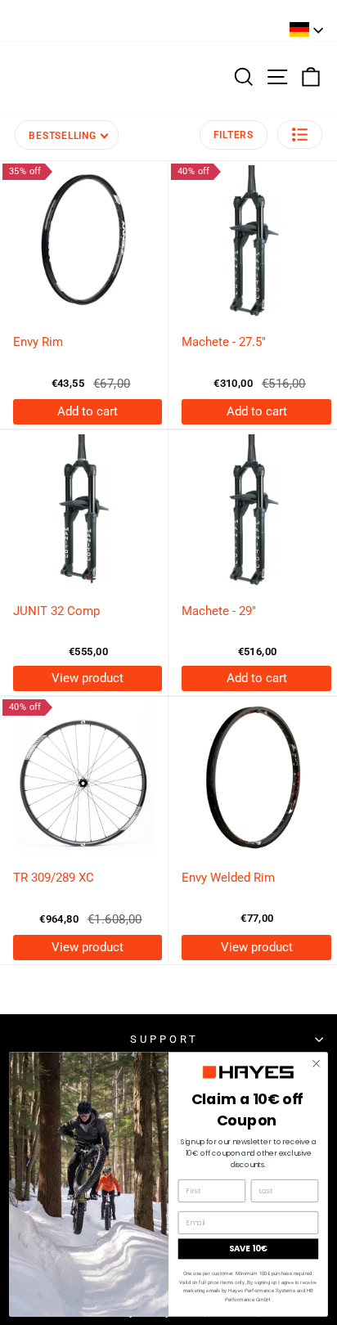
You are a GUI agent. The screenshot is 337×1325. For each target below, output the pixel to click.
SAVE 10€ (248, 1248)
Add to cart (87, 411)
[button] (299, 134)
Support (164, 1039)
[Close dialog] (316, 1063)
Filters (233, 135)
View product (88, 678)
